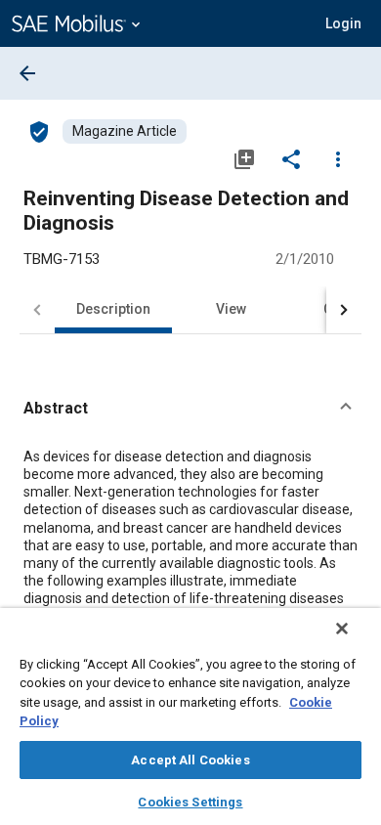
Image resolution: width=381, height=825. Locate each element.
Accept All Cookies (190, 760)
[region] (190, 716)
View (231, 309)
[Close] (342, 628)
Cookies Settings (190, 802)
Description (113, 309)
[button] (190, 408)
